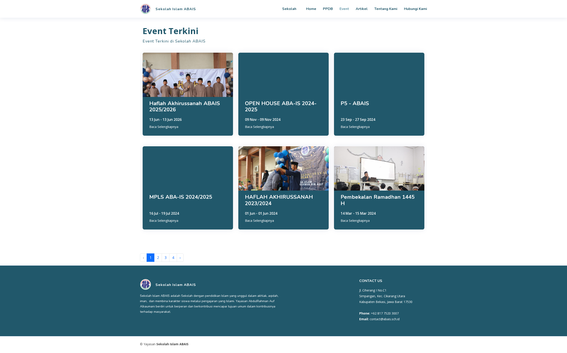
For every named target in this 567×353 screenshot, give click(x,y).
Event (344, 8)
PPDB (328, 8)
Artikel (362, 8)
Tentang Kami (385, 8)
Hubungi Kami (415, 8)
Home (311, 8)
